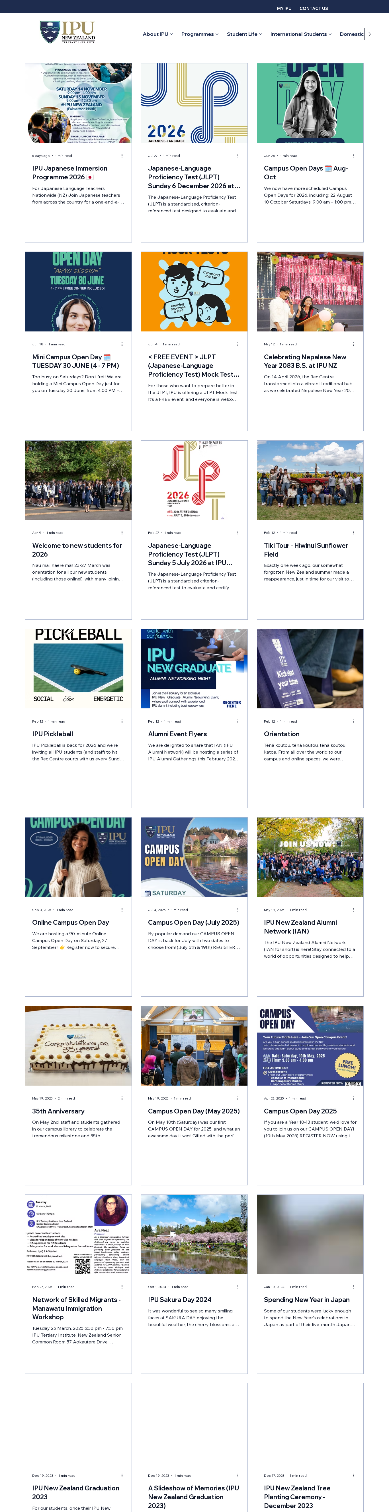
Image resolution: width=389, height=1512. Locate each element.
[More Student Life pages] (260, 34)
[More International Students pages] (330, 34)
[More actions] (123, 155)
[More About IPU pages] (171, 34)
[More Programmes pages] (217, 34)
